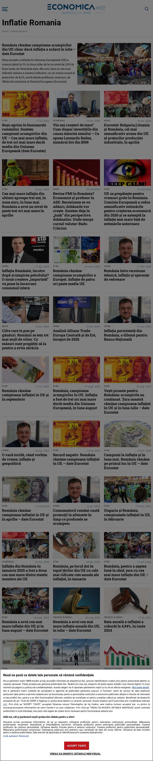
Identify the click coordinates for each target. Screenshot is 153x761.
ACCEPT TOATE (76, 745)
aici (5, 704)
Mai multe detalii (140, 687)
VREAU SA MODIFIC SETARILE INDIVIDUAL (75, 753)
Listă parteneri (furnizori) (16, 736)
